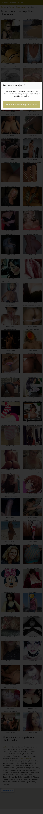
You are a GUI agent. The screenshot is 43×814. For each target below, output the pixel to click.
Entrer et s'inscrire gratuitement (21, 104)
